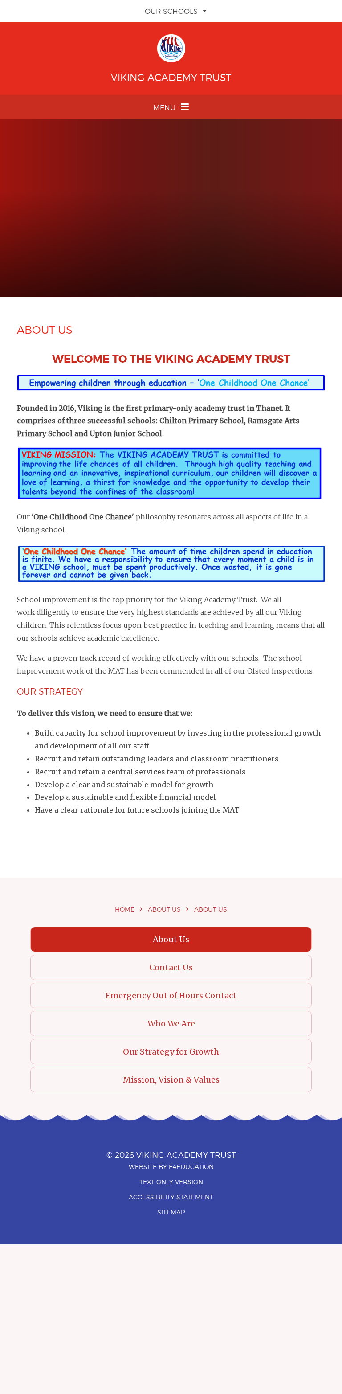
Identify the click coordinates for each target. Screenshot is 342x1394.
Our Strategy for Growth (171, 1052)
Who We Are (171, 1023)
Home (124, 909)
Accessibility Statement (171, 1197)
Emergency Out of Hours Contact (171, 995)
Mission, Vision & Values (171, 1080)
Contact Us (171, 967)
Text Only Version (171, 1182)
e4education (191, 1166)
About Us (164, 909)
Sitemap (171, 1212)
